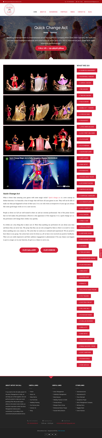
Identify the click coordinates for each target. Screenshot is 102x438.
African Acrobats (85, 227)
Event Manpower (85, 352)
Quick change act (54, 197)
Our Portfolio (33, 400)
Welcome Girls (84, 308)
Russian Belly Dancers (87, 76)
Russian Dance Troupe (87, 177)
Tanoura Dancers (85, 95)
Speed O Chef (84, 220)
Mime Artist (83, 271)
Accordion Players (86, 202)
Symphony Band (85, 114)
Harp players (84, 158)
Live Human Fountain (86, 183)
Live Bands (83, 246)
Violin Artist (84, 120)
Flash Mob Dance (85, 264)
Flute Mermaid (84, 145)
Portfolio (64, 12)
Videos (72, 12)
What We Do (33, 397)
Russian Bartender (86, 314)
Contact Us (81, 12)
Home (35, 12)
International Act (81, 391)
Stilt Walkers (84, 296)
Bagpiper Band (84, 277)
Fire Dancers (84, 89)
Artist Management (58, 391)
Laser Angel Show (86, 233)
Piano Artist (84, 164)
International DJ (81, 394)
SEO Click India (61, 430)
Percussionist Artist (86, 239)
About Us (43, 12)
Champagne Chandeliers (87, 195)
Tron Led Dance (85, 252)
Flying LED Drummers (86, 321)
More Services (84, 365)
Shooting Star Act (86, 302)
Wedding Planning (34, 402)
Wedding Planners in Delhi (60, 400)
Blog (90, 12)
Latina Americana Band (87, 126)
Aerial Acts (83, 327)
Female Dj (83, 283)
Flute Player (84, 139)
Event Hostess (81, 410)
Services (53, 32)
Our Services (53, 12)
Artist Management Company (84, 402)
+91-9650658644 (70, 1)
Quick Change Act (85, 208)
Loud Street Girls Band (87, 133)
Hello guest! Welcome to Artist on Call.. (13, 1)
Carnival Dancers (85, 83)
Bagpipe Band (80, 408)
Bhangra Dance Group (59, 405)
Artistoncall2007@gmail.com (92, 1)
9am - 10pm (80, 1)
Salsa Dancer (84, 101)
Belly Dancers (57, 397)
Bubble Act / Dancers (87, 108)
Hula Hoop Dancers (86, 340)
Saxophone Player (85, 151)
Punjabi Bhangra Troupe (87, 258)
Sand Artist (84, 333)
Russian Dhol (84, 170)
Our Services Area (34, 405)
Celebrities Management (87, 70)
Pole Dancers (84, 214)
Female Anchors (57, 402)
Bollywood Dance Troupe (88, 289)
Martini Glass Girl (85, 189)
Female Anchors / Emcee (87, 346)
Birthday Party (80, 405)
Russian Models (85, 358)
